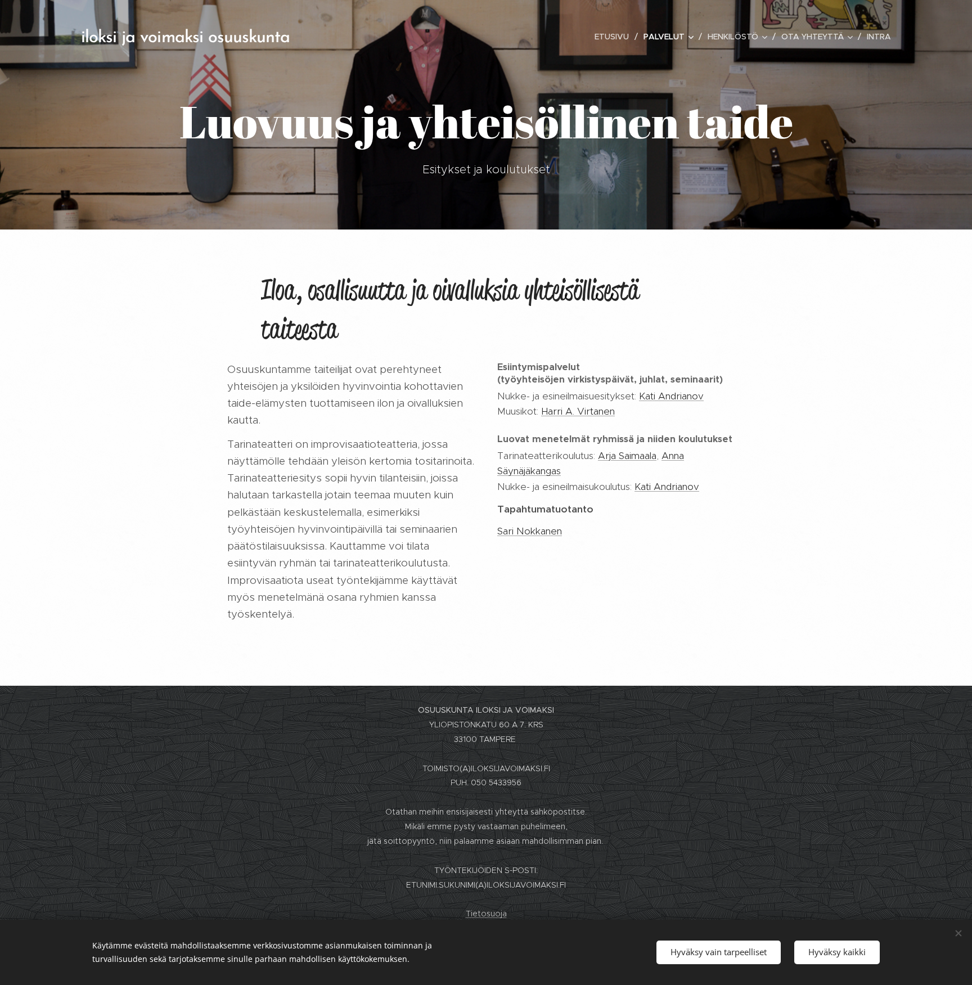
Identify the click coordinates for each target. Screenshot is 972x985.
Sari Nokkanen (529, 531)
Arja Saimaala (627, 455)
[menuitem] (615, 37)
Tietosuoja (486, 913)
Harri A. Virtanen (578, 411)
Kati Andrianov (671, 396)
